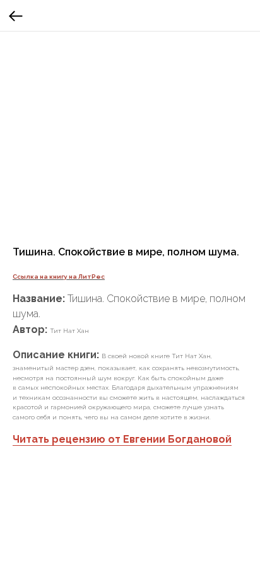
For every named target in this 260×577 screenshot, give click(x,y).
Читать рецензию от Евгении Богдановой (122, 439)
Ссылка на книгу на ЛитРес (59, 276)
